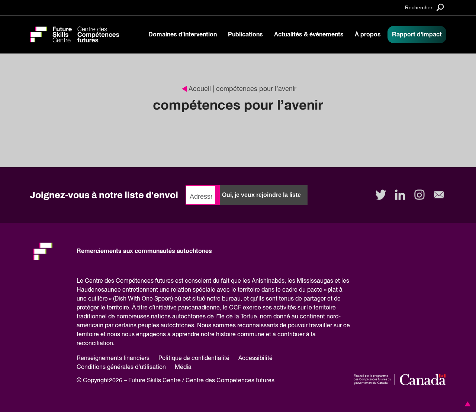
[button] (466, 403)
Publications (245, 35)
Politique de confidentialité (193, 358)
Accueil (200, 89)
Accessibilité (255, 358)
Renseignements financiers (113, 358)
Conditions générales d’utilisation (121, 367)
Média (183, 367)
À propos (368, 35)
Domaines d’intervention (182, 35)
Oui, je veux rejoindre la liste (261, 195)
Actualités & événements (309, 35)
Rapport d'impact (417, 35)
